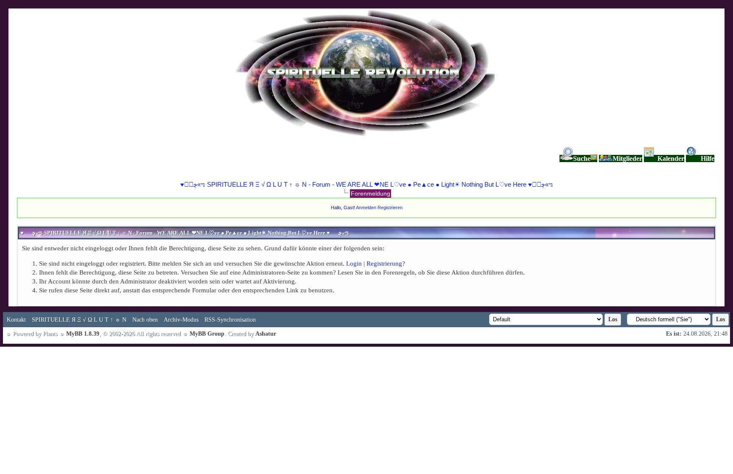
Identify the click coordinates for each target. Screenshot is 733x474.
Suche (581, 158)
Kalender (670, 158)
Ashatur (265, 334)
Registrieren (390, 207)
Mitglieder (627, 158)
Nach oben (145, 320)
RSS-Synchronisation (230, 320)
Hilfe (707, 158)
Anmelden (366, 207)
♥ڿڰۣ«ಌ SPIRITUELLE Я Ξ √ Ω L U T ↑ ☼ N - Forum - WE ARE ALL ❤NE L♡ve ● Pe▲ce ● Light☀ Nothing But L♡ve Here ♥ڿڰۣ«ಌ (366, 184)
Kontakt (16, 320)
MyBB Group (207, 334)
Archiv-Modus (181, 320)
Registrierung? (385, 263)
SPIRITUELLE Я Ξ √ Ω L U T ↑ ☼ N (79, 320)
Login (354, 263)
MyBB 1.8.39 (82, 334)
